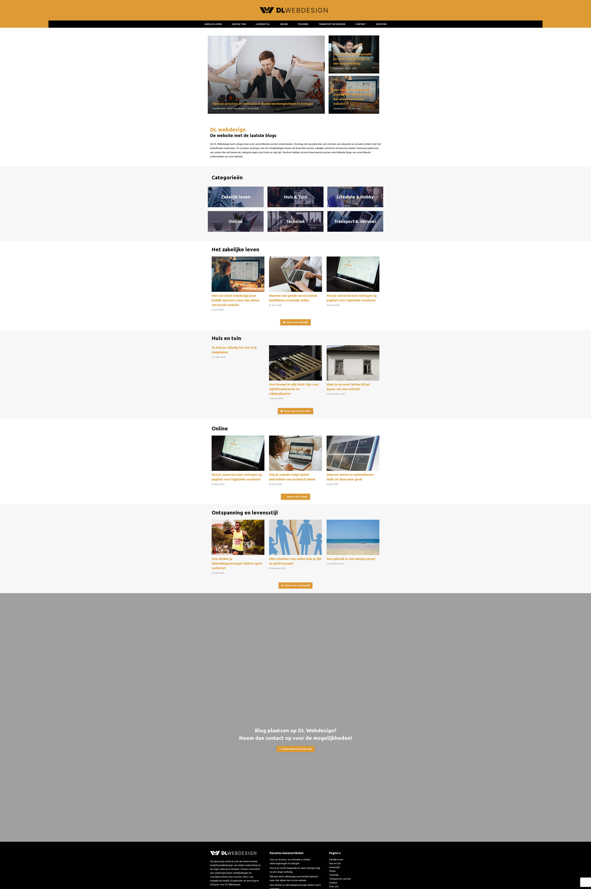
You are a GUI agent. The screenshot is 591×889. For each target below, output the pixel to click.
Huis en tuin (335, 863)
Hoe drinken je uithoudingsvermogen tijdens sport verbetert (237, 563)
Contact (333, 882)
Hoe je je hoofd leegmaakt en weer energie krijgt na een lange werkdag (352, 58)
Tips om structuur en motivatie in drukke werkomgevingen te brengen (262, 103)
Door (236, 108)
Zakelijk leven (219, 108)
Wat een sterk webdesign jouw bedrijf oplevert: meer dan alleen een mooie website (235, 300)
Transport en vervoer (340, 878)
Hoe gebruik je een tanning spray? (351, 559)
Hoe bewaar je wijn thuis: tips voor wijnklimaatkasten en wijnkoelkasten (294, 389)
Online (332, 871)
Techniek (334, 875)
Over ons (333, 886)
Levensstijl (338, 68)
